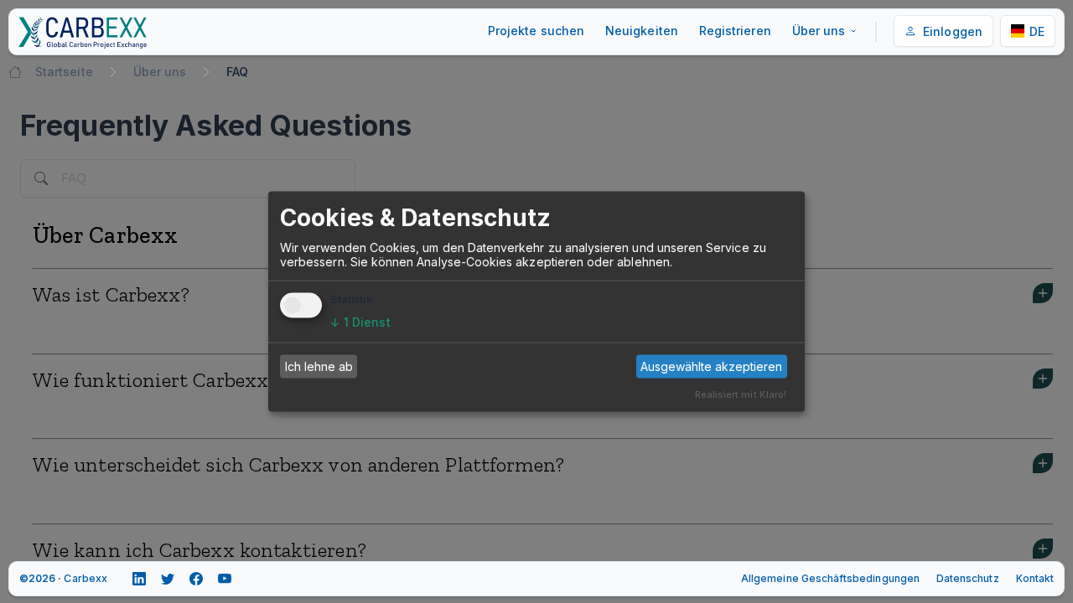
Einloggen (952, 31)
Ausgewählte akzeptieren (711, 366)
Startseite (64, 71)
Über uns (819, 30)
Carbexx (85, 578)
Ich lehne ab (319, 366)
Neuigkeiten (641, 30)
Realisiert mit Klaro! (740, 393)
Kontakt (1035, 578)
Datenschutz (967, 578)
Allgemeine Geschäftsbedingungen (830, 578)
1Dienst (360, 321)
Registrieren (735, 30)
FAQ (237, 71)
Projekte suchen (536, 30)
